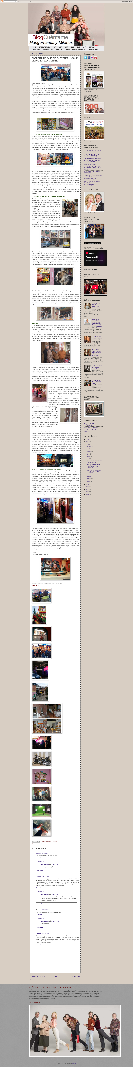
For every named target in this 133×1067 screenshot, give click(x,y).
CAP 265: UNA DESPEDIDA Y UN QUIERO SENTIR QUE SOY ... (94, 472)
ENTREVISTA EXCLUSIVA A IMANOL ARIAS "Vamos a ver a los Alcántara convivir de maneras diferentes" (97, 323)
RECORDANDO (94, 49)
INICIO (34, 47)
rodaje (44, 844)
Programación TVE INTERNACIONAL (89, 424)
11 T (84, 47)
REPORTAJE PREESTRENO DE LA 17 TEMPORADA (93, 161)
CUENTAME (36, 49)
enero (89, 481)
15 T (60, 47)
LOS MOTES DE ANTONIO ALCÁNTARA (96, 305)
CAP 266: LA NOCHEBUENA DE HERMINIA (94, 461)
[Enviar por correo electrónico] (32, 842)
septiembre (90, 449)
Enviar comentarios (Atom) (44, 980)
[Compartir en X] (36, 842)
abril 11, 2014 (45, 853)
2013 (87, 484)
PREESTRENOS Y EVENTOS (76, 49)
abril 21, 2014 (45, 933)
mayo (89, 456)
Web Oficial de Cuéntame (91, 427)
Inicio (57, 976)
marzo (89, 476)
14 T (66, 47)
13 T (72, 47)
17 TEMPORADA (44, 47)
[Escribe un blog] (34, 842)
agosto (89, 451)
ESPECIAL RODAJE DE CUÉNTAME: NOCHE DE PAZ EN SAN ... (94, 466)
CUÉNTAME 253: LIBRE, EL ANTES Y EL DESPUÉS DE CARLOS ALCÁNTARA (97, 352)
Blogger (74, 1063)
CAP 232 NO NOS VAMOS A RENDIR (97, 337)
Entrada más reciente (37, 976)
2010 (87, 492)
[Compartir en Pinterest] (39, 842)
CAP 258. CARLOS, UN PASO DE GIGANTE (97, 367)
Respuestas (41, 861)
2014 (87, 444)
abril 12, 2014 (45, 910)
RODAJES (59, 49)
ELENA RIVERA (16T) (90, 164)
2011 (87, 489)
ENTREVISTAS (48, 49)
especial (39, 844)
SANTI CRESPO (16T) (90, 179)
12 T (78, 47)
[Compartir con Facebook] (38, 842)
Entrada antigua (75, 976)
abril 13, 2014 (55, 921)
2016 (87, 439)
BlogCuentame (45, 864)
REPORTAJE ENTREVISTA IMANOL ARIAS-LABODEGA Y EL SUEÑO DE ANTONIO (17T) (93, 154)
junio (88, 454)
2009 (87, 494)
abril (88, 459)
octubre (89, 446)
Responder (39, 857)
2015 (87, 441)
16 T (54, 47)
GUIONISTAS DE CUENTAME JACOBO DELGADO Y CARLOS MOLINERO (92, 168)
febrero (89, 478)
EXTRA (91, 47)
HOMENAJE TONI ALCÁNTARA (92, 158)
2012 (87, 487)
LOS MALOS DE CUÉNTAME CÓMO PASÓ (97, 382)
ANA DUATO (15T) (89, 185)
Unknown (38, 853)
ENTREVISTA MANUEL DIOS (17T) (93, 150)
